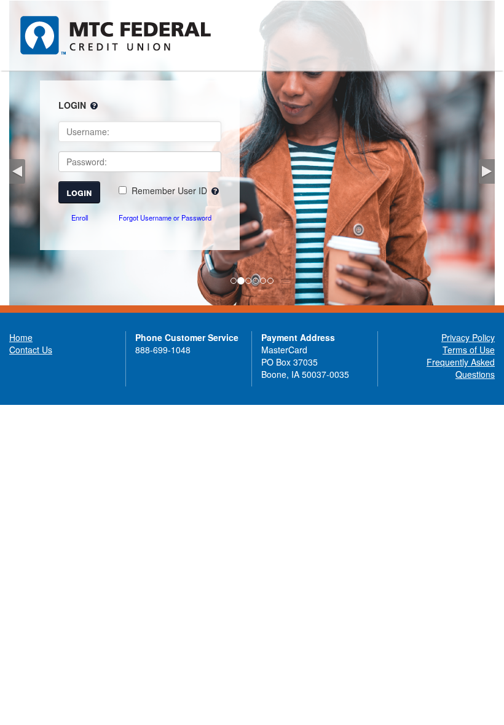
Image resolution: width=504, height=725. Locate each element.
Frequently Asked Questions (461, 368)
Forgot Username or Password (165, 217)
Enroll (79, 217)
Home (21, 337)
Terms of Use (469, 349)
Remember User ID (169, 190)
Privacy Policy (468, 337)
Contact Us (30, 349)
